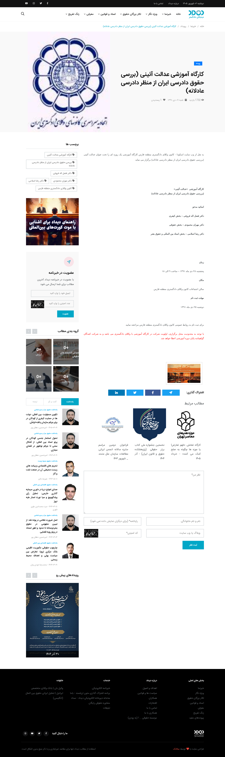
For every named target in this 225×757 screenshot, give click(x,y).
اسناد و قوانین (108, 14)
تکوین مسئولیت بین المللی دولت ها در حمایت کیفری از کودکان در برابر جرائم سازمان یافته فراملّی (41, 418)
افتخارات (152, 703)
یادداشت (69, 401)
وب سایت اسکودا (185, 154)
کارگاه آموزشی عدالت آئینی (59, 155)
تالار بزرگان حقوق (132, 14)
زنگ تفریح (73, 14)
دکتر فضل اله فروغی (62, 173)
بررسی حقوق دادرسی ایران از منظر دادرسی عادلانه (53, 164)
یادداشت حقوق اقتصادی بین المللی (45, 485)
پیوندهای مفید (196, 718)
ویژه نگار (152, 14)
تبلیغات (106, 708)
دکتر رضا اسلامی (36, 181)
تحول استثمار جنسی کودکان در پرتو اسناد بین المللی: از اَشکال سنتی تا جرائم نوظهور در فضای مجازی (41, 444)
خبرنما (168, 14)
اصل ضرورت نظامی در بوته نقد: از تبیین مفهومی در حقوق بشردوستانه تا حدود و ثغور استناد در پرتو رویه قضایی (41, 526)
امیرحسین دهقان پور (39, 427)
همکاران (153, 698)
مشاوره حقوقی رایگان (99, 703)
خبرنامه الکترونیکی (101, 688)
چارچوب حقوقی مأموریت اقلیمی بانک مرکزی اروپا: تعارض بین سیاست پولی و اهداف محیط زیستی (41, 554)
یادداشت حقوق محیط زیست (47, 461)
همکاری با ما (150, 713)
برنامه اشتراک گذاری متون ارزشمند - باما (90, 693)
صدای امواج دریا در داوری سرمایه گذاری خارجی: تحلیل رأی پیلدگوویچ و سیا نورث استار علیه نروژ (41, 495)
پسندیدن (156, 100)
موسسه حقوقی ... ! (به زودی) (142, 718)
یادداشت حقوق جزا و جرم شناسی (45, 410)
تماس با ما (158, 4)
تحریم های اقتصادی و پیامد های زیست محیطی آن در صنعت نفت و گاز (41, 470)
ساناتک (176, 749)
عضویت (65, 314)
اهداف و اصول (150, 688)
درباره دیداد (173, 4)
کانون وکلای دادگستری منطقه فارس (55, 189)
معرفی (89, 14)
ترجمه (35, 401)
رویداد (183, 26)
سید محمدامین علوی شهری (44, 508)
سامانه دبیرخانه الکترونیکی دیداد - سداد (90, 698)
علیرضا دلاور (42, 479)
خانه (178, 14)
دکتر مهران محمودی (62, 181)
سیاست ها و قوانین (147, 693)
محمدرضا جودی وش (38, 564)
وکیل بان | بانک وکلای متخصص (47, 688)
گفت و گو (52, 401)
